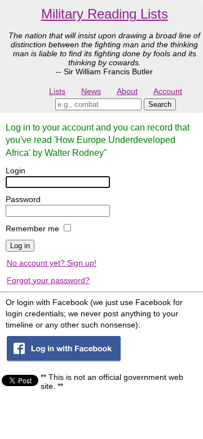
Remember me (32, 228)
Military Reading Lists (104, 13)
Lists (57, 91)
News (91, 91)
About (127, 91)
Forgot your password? (48, 280)
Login (15, 170)
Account (167, 91)
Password (23, 199)
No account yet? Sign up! (51, 262)
